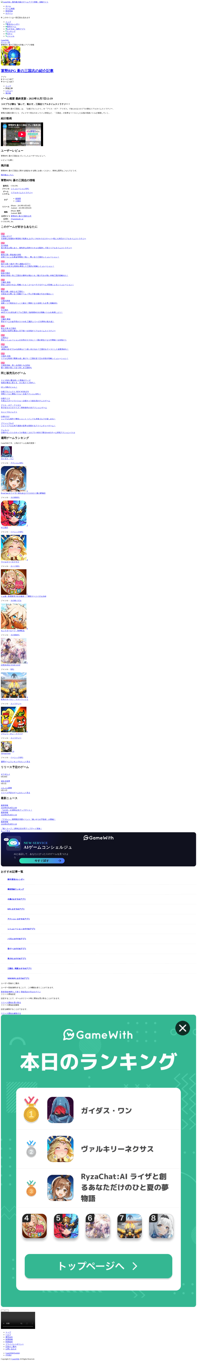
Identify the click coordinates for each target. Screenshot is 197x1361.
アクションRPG (16, 463)
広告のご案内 (10, 1347)
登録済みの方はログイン (31, 992)
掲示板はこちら (7, 175)
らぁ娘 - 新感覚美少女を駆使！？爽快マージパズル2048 (23, 596)
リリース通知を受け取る (11, 1003)
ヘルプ (8, 1335)
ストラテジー (15, 704)
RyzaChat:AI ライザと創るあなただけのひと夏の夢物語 (23, 493)
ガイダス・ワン (7, 459)
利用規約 (9, 1342)
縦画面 (18, 199)
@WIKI (8, 1355)
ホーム (8, 6)
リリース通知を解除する (11, 1013)
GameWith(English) (12, 1353)
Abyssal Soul (5, 753)
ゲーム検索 (10, 9)
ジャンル (10, 36)
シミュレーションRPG (20, 189)
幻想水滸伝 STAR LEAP (10, 665)
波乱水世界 (5, 781)
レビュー (9, 91)
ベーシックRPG (16, 532)
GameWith (15, 1359)
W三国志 (4, 528)
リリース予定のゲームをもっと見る (15, 793)
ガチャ (10, 34)
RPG (12, 669)
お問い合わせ (10, 1349)
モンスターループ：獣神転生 (13, 631)
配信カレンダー (13, 24)
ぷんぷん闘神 (6, 788)
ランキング (11, 31)
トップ (8, 22)
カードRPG (15, 566)
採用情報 (9, 1339)
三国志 (18, 201)
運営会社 (9, 1337)
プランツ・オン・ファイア (12, 734)
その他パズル (15, 600)
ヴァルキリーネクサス (10, 562)
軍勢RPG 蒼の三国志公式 (21, 216)
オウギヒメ (5, 774)
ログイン (9, 13)
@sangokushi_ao (17, 219)
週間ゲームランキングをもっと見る (15, 762)
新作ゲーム (11, 27)
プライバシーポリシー (14, 1344)
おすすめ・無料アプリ (16, 29)
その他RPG (15, 497)
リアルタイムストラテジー (22, 193)
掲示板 (8, 93)
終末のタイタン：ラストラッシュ (14, 699)
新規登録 (9, 11)
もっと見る (5, 831)
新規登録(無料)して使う (10, 992)
